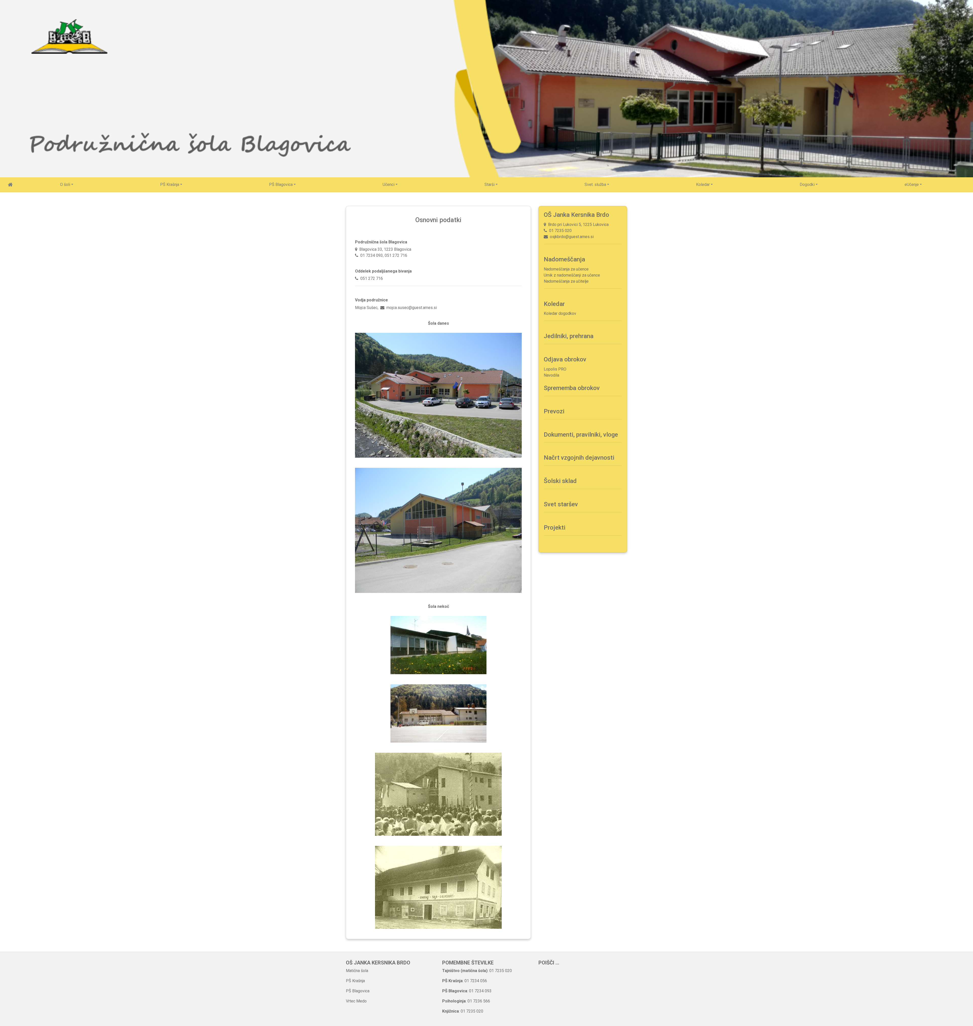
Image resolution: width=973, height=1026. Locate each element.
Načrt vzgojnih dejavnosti (579, 457)
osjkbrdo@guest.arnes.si (571, 236)
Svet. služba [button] (595, 184)
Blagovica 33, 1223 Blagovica (384, 249)
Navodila (551, 375)
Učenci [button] (389, 184)
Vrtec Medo (356, 1001)
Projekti (554, 527)
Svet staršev (561, 504)
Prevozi (554, 411)
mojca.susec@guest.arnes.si (411, 307)
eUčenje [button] (912, 184)
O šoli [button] (65, 184)
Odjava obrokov (565, 359)
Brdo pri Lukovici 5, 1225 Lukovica (577, 224)
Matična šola (357, 970)
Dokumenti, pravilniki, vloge (581, 434)
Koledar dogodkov (560, 313)
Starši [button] (489, 184)
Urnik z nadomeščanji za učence (572, 275)
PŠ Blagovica (357, 991)
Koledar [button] (703, 184)
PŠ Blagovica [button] (281, 184)
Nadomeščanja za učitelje (566, 281)
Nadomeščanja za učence (566, 269)
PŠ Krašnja (355, 980)
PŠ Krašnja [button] (169, 184)
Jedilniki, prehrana (568, 336)
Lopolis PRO (555, 369)
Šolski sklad (560, 481)
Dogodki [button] (807, 184)
